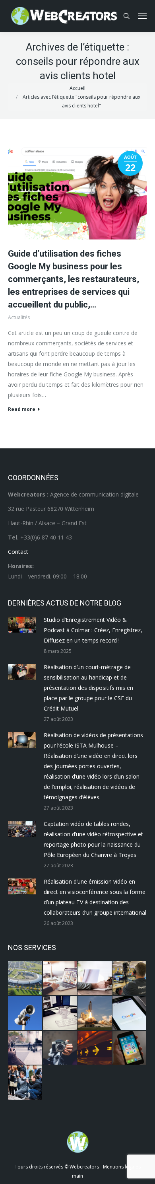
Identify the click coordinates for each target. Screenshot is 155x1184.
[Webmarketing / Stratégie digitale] (95, 1048)
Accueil (77, 88)
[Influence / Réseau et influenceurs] (60, 1048)
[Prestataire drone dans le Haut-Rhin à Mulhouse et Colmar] (25, 978)
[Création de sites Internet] (60, 978)
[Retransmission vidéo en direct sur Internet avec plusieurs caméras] (129, 978)
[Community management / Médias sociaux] (129, 1048)
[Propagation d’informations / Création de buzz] (25, 1013)
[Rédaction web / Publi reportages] (60, 1013)
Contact (18, 551)
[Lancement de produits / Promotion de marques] (95, 1013)
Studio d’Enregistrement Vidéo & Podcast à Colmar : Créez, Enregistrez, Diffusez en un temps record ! (93, 630)
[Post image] (22, 625)
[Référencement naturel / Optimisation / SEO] (129, 1013)
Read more (21, 409)
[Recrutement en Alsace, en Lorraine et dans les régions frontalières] (95, 978)
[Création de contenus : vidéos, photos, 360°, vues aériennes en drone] (25, 1048)
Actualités (19, 317)
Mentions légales (122, 1166)
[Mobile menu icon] (142, 16)
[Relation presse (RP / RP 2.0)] (25, 1082)
